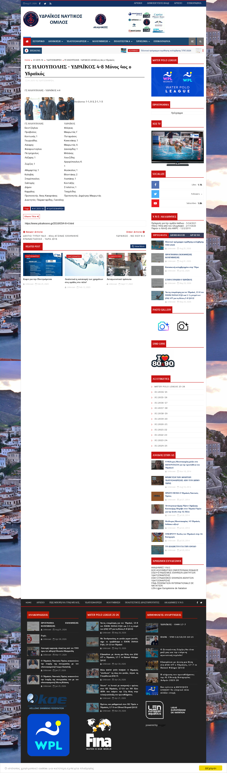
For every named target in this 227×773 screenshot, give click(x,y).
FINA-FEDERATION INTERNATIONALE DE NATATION (172, 584)
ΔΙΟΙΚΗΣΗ (54, 41)
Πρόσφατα (160, 235)
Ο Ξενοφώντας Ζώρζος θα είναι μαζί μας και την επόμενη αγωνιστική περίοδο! (177, 652)
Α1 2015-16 (38, 60)
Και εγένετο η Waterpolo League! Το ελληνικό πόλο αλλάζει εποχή (174, 690)
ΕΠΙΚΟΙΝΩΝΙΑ (194, 3)
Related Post (33, 246)
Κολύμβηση (113, 602)
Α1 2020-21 (160, 424)
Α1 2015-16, (33, 80)
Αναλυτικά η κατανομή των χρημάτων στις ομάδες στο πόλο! (84, 281)
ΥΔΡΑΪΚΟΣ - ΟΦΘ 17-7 (173, 624)
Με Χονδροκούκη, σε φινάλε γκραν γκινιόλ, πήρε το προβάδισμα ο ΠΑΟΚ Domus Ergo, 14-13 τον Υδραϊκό (119, 641)
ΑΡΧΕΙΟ (178, 3)
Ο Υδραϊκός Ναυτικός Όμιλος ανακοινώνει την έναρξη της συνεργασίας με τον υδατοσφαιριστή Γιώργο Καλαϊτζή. (60, 664)
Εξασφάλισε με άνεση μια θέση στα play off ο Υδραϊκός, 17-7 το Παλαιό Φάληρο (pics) (119, 657)
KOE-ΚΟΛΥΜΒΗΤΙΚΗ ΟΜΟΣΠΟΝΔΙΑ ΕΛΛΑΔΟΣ (174, 570)
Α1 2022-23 (160, 435)
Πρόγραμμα (177, 113)
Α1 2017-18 (161, 408)
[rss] (50, 3)
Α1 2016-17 (161, 402)
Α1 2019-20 (161, 419)
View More (140, 246)
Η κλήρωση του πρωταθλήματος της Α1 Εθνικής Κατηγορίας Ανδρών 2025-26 (177, 677)
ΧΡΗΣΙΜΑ (142, 41)
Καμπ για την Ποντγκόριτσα (37, 279)
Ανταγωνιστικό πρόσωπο (119, 279)
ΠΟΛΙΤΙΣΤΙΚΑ (122, 41)
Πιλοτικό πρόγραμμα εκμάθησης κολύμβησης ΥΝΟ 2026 (134, 50)
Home (27, 60)
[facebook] (39, 3)
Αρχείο (195, 235)
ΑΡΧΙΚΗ (138, 3)
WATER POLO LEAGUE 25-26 (169, 386)
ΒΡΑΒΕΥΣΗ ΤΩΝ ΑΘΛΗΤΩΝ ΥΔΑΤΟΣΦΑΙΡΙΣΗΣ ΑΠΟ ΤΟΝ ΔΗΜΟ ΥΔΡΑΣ (182, 480)
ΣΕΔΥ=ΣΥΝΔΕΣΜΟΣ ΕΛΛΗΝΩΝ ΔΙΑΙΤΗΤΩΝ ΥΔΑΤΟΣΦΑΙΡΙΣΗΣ (173, 574)
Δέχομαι (210, 768)
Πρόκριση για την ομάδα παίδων (167, 223)
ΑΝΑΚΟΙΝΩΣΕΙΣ (178, 50)
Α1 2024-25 (160, 445)
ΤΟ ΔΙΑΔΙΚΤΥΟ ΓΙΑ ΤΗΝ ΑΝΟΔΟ (180, 546)
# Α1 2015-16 (38, 208)
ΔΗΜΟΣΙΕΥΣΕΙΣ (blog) (158, 3)
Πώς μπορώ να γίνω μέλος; (64, 602)
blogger (162, 725)
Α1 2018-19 (161, 413)
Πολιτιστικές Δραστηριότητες (142, 602)
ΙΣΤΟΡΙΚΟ (39, 41)
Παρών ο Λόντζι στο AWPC (164, 228)
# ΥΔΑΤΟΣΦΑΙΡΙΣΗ (55, 208)
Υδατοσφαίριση (93, 602)
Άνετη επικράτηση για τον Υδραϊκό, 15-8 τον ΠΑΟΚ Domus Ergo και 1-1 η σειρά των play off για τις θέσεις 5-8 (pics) (184, 295)
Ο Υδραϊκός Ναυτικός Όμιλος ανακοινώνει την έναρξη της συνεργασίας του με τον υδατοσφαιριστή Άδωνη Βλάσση (60, 679)
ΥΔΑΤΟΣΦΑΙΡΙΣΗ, (46, 80)
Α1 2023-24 (160, 440)
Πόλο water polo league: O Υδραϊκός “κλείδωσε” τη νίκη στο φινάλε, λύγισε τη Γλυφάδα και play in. (119, 673)
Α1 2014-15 (160, 392)
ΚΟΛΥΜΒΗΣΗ (100, 41)
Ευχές (43, 635)
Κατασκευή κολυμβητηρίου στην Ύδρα (182, 267)
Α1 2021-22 (160, 429)
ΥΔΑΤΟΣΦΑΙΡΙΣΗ (76, 41)
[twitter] (45, 3)
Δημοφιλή (177, 235)
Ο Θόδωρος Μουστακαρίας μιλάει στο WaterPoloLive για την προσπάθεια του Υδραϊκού (182, 464)
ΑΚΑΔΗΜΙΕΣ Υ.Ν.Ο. (160, 567)
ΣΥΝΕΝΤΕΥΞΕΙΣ (115, 256)
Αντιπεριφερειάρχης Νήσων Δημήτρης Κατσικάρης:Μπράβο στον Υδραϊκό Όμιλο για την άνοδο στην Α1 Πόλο (183, 509)
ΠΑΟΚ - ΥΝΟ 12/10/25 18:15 (177, 637)
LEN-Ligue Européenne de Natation (169, 588)
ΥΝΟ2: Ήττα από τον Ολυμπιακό (167, 225)
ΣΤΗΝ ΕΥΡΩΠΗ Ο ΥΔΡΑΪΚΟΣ (178, 280)
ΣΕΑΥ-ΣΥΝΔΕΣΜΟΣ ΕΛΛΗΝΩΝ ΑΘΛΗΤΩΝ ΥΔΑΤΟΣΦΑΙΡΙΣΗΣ (172, 579)
